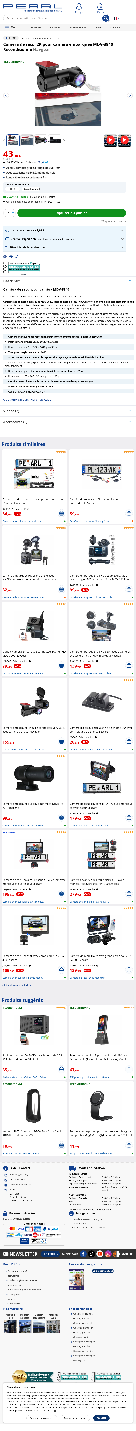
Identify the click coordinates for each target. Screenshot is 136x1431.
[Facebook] (6, 256)
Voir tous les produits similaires (17, 985)
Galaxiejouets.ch (81, 1318)
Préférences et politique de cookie (24, 1289)
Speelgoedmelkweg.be (84, 1355)
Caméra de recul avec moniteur (87, 977)
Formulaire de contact (20, 1184)
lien (93, 1398)
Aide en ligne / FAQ (19, 1174)
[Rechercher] (105, 18)
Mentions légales (15, 1284)
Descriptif (11, 281)
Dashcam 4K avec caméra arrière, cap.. (24, 673)
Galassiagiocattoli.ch (83, 1327)
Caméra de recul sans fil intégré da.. (90, 521)
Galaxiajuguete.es (82, 1332)
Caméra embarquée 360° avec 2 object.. (92, 673)
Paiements (16, 1219)
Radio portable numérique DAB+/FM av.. (24, 1077)
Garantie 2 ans (79, 1223)
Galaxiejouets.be (81, 1346)
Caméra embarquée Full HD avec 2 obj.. (92, 597)
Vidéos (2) (11, 411)
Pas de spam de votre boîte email (88, 1227)
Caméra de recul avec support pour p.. (23, 521)
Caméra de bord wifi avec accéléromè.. (23, 825)
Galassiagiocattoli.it (82, 1337)
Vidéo (98, 27)
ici (55, 1410)
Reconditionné (78, 27)
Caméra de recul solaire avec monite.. (23, 901)
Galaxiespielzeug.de (83, 1313)
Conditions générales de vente (22, 1280)
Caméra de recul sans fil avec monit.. (90, 825)
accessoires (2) (15, 422)
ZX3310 (54, 341)
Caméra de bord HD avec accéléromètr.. (24, 597)
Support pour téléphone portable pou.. (91, 1153)
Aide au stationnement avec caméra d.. (91, 749)
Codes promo (14, 1294)
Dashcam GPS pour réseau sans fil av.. (23, 749)
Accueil (25, 38)
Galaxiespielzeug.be (83, 1350)
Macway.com (79, 1360)
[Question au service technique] (17, 256)
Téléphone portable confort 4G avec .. (90, 1077)
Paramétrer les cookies (75, 1418)
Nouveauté (56, 27)
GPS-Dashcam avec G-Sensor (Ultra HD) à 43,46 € (27, 399)
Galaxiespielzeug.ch (82, 1323)
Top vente (36, 27)
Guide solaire (13, 1303)
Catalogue (114, 27)
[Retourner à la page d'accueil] (32, 8)
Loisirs (56, 38)
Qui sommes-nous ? (17, 1271)
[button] (23, 201)
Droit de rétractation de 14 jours (87, 1219)
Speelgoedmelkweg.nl (84, 1341)
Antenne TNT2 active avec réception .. (23, 1153)
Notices (11, 1298)
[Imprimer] (12, 256)
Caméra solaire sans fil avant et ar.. (89, 901)
